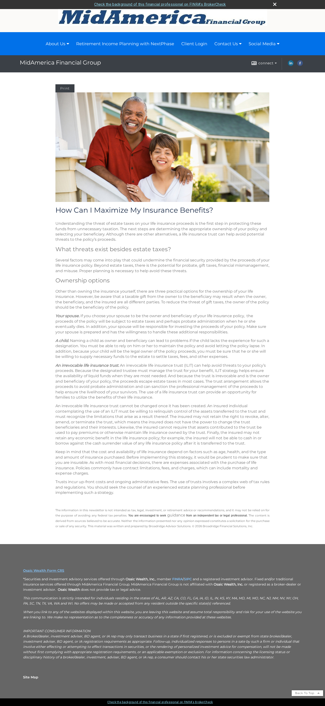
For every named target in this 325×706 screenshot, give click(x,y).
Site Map (30, 677)
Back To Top (305, 693)
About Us (55, 43)
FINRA (177, 579)
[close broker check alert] (275, 4)
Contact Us (226, 43)
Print (65, 88)
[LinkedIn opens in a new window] (291, 65)
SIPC (188, 579)
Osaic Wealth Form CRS (43, 570)
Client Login (194, 43)
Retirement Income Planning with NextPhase (125, 43)
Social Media (262, 43)
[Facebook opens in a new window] (300, 65)
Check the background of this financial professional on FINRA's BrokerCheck (160, 4)
